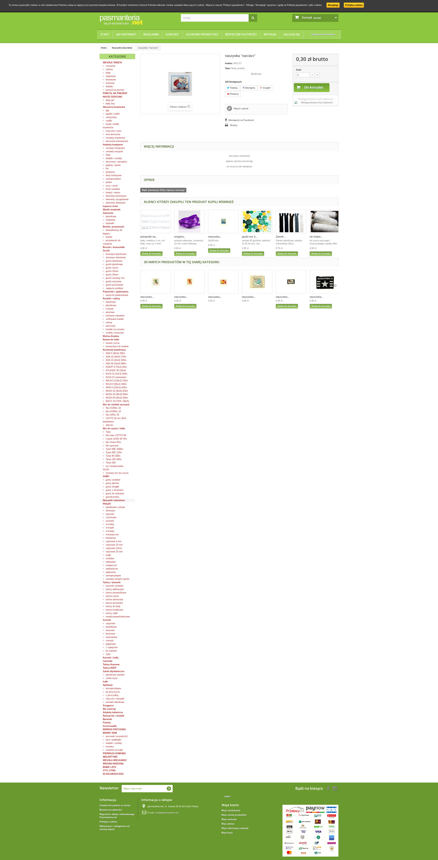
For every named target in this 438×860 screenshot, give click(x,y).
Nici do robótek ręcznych (116, 404)
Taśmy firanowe (111, 664)
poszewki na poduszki (116, 736)
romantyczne (112, 534)
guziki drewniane (113, 261)
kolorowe (109, 83)
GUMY (106, 476)
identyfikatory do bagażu (112, 232)
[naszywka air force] (325, 281)
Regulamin (151, 34)
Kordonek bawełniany (114, 350)
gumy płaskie (112, 483)
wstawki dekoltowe (114, 702)
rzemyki (109, 640)
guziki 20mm (111, 274)
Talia (107, 432)
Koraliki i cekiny (111, 298)
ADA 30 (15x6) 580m (115, 363)
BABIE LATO (109, 767)
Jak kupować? (126, 34)
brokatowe (110, 79)
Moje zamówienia (231, 810)
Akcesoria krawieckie (114, 107)
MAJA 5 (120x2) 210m (116, 380)
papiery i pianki (113, 165)
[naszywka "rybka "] (223, 281)
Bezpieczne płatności (241, 34)
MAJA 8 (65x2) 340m (116, 384)
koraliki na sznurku (114, 329)
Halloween (110, 562)
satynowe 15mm (113, 548)
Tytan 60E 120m (113, 452)
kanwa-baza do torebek (117, 346)
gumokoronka (112, 497)
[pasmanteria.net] (138, 19)
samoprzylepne (113, 179)
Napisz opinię (240, 108)
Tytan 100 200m (113, 459)
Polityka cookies (354, 5)
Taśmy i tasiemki (112, 582)
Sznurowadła (110, 726)
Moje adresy (228, 824)
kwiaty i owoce (112, 192)
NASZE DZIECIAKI (112, 96)
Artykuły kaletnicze (113, 712)
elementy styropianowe (116, 199)
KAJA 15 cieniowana (115, 377)
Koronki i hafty (110, 657)
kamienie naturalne (114, 315)
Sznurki (107, 620)
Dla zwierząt (109, 709)
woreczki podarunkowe (116, 295)
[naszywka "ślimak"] (257, 281)
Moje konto (230, 805)
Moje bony (227, 832)
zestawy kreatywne (115, 148)
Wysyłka (270, 34)
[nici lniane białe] (325, 221)
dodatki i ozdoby (113, 158)
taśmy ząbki (111, 613)
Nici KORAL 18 (113, 411)
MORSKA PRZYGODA (114, 729)
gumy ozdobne (112, 479)
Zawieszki (108, 213)
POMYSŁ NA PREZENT (115, 93)
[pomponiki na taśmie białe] (155, 221)
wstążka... (180, 236)
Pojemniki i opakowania (115, 291)
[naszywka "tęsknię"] (291, 281)
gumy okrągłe (112, 486)
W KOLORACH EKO (113, 774)
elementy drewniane (115, 202)
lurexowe (109, 630)
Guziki (106, 250)
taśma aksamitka (114, 603)
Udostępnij (249, 88)
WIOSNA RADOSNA (113, 763)
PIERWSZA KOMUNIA (114, 753)
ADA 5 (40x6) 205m (115, 353)
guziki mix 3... (249, 236)
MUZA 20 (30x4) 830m (116, 394)
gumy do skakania (114, 493)
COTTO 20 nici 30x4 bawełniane (114, 420)
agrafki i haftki (112, 114)
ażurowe (109, 521)
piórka (108, 182)
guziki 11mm (111, 267)
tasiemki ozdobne (114, 586)
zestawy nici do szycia (116, 473)
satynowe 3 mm (113, 541)
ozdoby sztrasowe (114, 332)
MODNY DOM (110, 733)
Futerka (107, 722)
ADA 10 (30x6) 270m (115, 356)
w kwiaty (109, 531)
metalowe (110, 220)
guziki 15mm (111, 271)
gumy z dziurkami (114, 490)
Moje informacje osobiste (235, 828)
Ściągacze (108, 705)
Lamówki (107, 661)
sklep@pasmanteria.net (167, 812)
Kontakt (172, 34)
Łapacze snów (110, 206)
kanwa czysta (112, 343)
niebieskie (110, 76)
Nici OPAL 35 (112, 414)
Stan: (227, 68)
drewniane (110, 302)
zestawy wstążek (114, 151)
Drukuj (233, 125)
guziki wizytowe (113, 281)
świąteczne (111, 565)
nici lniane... (316, 236)
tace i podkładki (113, 739)
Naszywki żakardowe (114, 500)
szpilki (108, 120)
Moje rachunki (229, 819)
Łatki (105, 681)
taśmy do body (112, 606)
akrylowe (109, 312)
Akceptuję (333, 5)
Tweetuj (233, 88)
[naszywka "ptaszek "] (189, 281)
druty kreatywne (113, 175)
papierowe (110, 572)
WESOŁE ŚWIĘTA (112, 62)
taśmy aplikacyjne (114, 589)
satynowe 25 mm (114, 551)
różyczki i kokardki (114, 698)
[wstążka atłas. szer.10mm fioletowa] (189, 221)
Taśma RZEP (109, 668)
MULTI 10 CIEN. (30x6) (117, 401)
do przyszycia (112, 692)
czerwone (110, 66)
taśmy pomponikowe (115, 592)
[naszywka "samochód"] (223, 221)
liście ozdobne (112, 189)
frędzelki (109, 223)
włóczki (109, 425)
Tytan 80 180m (112, 456)
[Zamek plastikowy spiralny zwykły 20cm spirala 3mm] (291, 221)
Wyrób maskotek (111, 209)
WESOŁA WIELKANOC (115, 760)
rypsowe (109, 514)
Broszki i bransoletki (114, 247)
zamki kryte (111, 678)
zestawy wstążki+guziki (117, 579)
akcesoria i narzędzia (116, 161)
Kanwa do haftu (111, 339)
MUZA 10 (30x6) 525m (116, 391)
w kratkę (109, 524)
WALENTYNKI (110, 757)
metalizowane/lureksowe (117, 616)
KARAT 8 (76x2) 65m (116, 367)
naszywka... (215, 236)
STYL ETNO (109, 770)
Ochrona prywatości (202, 34)
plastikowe (110, 216)
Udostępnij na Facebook (241, 120)
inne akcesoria (112, 134)
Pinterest (234, 94)
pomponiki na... (148, 236)
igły (107, 110)
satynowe (110, 623)
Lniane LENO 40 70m (116, 438)
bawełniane (111, 627)
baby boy (110, 103)
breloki (108, 237)
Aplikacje (108, 685)
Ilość (298, 70)
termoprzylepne (113, 688)
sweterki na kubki (114, 750)
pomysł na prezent (114, 90)
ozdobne (109, 558)
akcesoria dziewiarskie (116, 141)
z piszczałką (111, 695)
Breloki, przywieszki (113, 226)
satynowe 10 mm (114, 544)
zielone (109, 69)
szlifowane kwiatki (114, 319)
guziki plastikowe (114, 264)
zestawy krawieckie (115, 137)
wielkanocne (111, 568)
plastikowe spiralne (115, 674)
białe (107, 72)
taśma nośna (112, 596)
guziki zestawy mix (115, 278)
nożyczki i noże (113, 131)
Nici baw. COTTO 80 (115, 435)
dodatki (109, 86)
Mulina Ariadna (111, 336)
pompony (110, 172)
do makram (111, 650)
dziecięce (110, 510)
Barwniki (107, 719)
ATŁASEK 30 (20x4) (115, 370)
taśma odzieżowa (114, 599)
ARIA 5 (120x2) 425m (116, 387)
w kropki (109, 527)
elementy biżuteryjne (115, 196)
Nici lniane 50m (113, 442)
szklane (109, 308)
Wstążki (107, 503)
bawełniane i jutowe (115, 507)
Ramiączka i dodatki (113, 715)
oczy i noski (111, 185)
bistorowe (110, 633)
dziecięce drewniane (115, 257)
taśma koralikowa (114, 609)
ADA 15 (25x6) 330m (115, 360)
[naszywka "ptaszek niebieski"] (155, 281)
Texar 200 (110, 462)
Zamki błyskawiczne (113, 671)
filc (107, 168)
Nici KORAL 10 (113, 408)
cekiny (108, 322)
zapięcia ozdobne (114, 288)
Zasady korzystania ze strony (115, 805)
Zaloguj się (291, 34)
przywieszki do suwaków (111, 242)
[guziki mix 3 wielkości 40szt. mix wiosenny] (257, 221)
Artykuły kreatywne (113, 144)
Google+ (266, 88)
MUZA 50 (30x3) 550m (116, 397)
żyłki (107, 654)
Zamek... (281, 236)
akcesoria (110, 326)
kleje (107, 155)
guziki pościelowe (114, 285)
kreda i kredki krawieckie (111, 126)
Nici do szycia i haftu (114, 428)
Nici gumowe (111, 445)
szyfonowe (110, 517)
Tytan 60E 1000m (114, 449)
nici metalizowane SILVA (113, 468)
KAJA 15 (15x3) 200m (116, 373)
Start (104, 34)
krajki (108, 555)
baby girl (109, 100)
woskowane (111, 637)
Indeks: (229, 63)
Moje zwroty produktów (234, 815)
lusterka (109, 746)
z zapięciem (111, 647)
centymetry (111, 117)
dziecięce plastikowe (115, 254)
